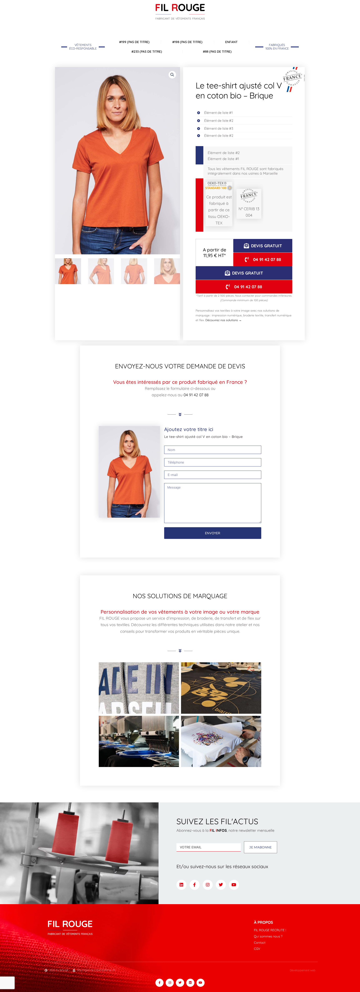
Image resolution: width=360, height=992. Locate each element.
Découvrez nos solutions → (223, 320)
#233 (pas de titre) (146, 51)
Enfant (231, 42)
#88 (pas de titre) (217, 51)
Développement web (302, 970)
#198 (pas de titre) (187, 42)
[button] (172, 74)
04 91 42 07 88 (196, 394)
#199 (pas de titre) (134, 42)
